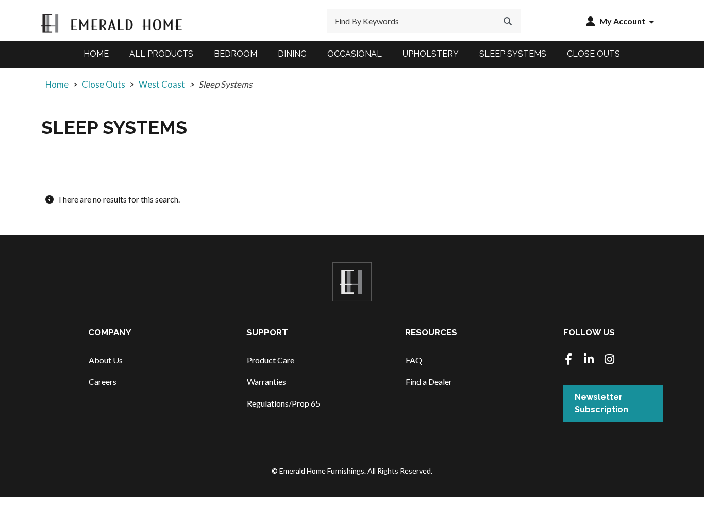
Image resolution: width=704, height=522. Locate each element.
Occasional (354, 54)
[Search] (507, 21)
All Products (161, 54)
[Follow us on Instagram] (610, 359)
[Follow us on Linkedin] (589, 359)
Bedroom (235, 54)
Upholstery (431, 54)
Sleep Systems (512, 54)
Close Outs (593, 54)
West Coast (162, 84)
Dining (292, 54)
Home (96, 54)
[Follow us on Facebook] (568, 359)
